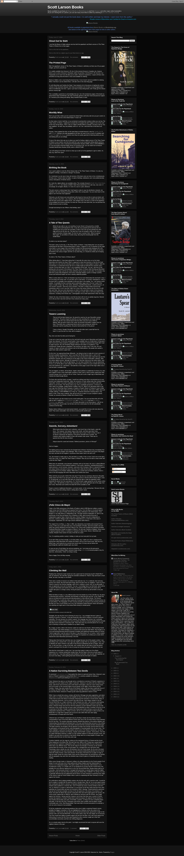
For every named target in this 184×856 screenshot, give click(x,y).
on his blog (84, 550)
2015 (115, 694)
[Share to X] (86, 57)
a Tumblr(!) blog (67, 402)
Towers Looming (57, 314)
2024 (115, 670)
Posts (115, 469)
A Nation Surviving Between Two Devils (68, 671)
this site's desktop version (110, 12)
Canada (96, 131)
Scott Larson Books (65, 7)
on (104, 27)
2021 (115, 678)
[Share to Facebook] (88, 57)
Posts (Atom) (81, 840)
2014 (115, 697)
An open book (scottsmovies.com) (121, 537)
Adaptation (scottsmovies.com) (120, 548)
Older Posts (101, 835)
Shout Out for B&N (58, 41)
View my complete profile (119, 644)
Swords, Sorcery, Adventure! (63, 426)
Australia (53, 133)
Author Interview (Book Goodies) (121, 530)
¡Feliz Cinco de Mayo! (59, 505)
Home (78, 835)
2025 (115, 668)
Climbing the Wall (57, 570)
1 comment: (73, 828)
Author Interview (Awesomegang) (121, 523)
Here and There (117, 575)
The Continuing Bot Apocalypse (120, 659)
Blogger (112, 852)
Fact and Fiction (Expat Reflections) (122, 541)
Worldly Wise (55, 112)
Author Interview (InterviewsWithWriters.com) (119, 519)
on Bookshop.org (78, 11)
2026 (115, 653)
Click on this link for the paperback (58, 49)
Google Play (52, 135)
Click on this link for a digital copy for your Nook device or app (66, 53)
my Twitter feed (82, 400)
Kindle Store (94, 183)
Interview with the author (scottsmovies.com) (118, 544)
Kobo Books (62, 135)
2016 (115, 691)
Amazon (97, 11)
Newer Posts (53, 835)
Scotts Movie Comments (121, 558)
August (117, 656)
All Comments (118, 472)
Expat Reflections (119, 574)
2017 (115, 689)
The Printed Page (57, 63)
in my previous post (61, 674)
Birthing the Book (57, 167)
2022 (115, 676)
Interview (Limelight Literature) (120, 526)
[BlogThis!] (84, 57)
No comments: (74, 57)
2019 (115, 683)
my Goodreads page (69, 400)
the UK (101, 131)
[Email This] (82, 57)
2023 (115, 673)
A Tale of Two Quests (59, 223)
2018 (115, 686)
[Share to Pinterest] (89, 57)
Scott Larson (126, 595)
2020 (115, 681)
